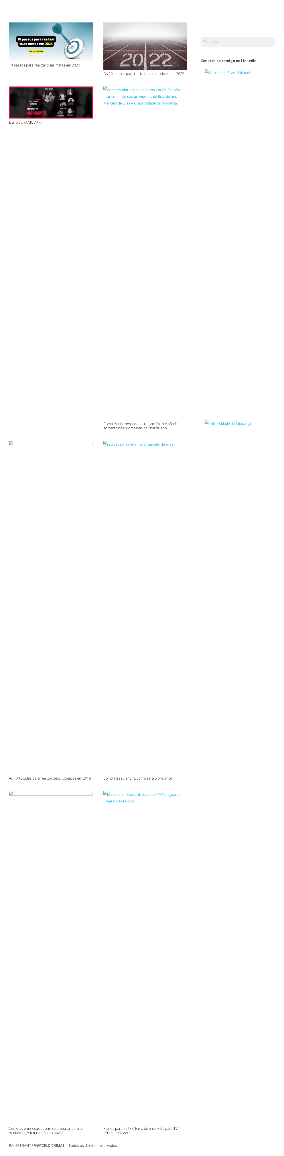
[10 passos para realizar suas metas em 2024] (51, 25)
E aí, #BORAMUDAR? (25, 122)
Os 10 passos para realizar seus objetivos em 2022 (143, 73)
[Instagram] (268, 11)
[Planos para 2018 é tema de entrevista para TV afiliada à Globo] (145, 794)
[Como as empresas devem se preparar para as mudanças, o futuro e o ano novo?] (51, 794)
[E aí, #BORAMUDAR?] (51, 89)
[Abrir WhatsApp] (273, 1145)
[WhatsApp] (275, 11)
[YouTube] (260, 11)
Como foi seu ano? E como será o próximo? (137, 778)
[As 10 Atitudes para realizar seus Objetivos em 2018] (51, 444)
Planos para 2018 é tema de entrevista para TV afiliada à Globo (140, 1130)
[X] (246, 11)
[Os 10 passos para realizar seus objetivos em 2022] (145, 25)
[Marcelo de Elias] (27, 11)
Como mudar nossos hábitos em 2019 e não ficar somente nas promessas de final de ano (142, 425)
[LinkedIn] (253, 11)
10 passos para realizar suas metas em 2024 (44, 65)
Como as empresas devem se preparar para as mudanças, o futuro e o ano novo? (46, 1130)
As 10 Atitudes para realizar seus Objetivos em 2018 (50, 778)
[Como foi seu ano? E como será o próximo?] (145, 444)
